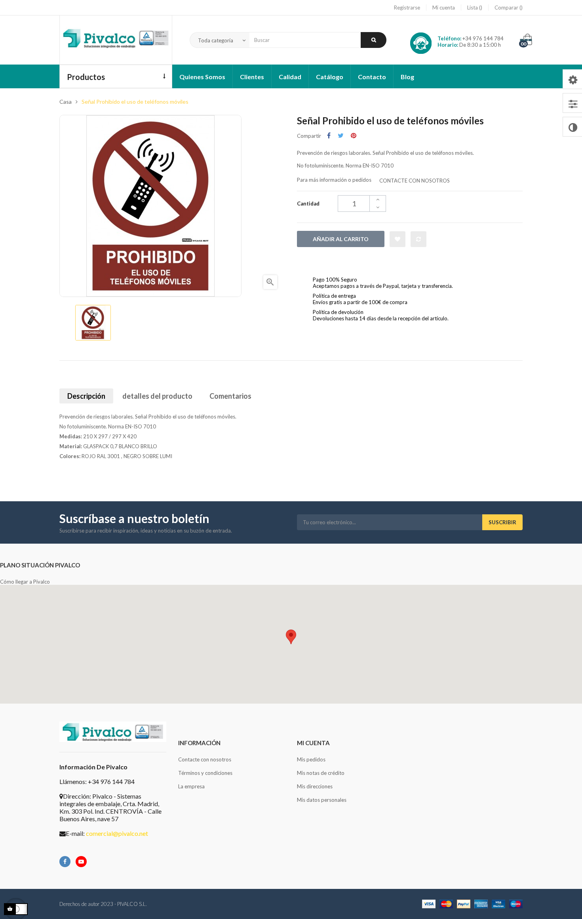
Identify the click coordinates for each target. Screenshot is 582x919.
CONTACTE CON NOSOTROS (414, 180)
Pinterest (353, 135)
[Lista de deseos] (397, 239)
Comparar (507, 7)
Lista (473, 7)
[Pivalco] (115, 40)
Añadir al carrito (341, 239)
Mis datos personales (321, 800)
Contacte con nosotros (204, 759)
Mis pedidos (311, 759)
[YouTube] (81, 861)
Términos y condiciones (205, 773)
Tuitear (341, 135)
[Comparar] (418, 239)
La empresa (191, 786)
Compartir (329, 135)
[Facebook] (64, 861)
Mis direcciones (315, 786)
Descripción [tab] (86, 396)
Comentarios (230, 396)
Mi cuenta (443, 7)
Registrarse (407, 7)
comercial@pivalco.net (117, 833)
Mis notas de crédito (320, 773)
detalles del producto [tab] (157, 396)
